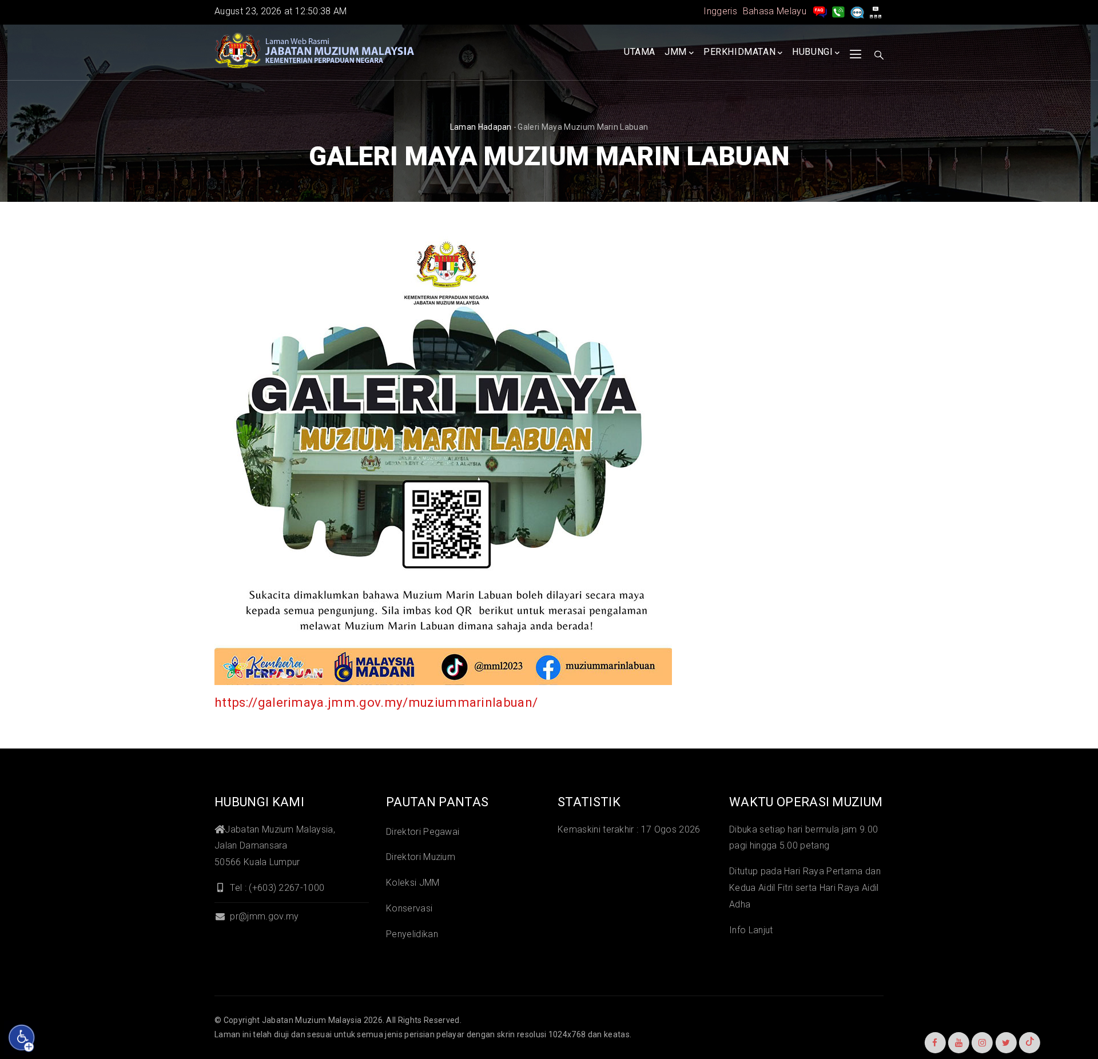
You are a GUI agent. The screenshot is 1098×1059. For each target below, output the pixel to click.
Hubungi (812, 51)
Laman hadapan (481, 127)
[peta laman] (876, 11)
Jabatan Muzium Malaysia (311, 1020)
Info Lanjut (751, 930)
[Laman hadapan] (314, 51)
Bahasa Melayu (774, 11)
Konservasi (409, 908)
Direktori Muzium (420, 856)
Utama (639, 51)
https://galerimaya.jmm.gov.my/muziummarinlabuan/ (376, 702)
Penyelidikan (412, 934)
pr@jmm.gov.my (263, 916)
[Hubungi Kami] (838, 11)
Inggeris (720, 11)
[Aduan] (857, 11)
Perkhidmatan (739, 51)
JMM (676, 51)
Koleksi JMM (413, 882)
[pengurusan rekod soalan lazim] (820, 11)
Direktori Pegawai (422, 831)
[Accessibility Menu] (21, 1038)
